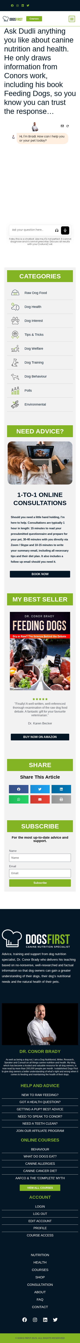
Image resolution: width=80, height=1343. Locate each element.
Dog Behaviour (36, 376)
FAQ (40, 1299)
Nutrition (40, 1255)
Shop (40, 1277)
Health (40, 1262)
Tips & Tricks (34, 334)
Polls (28, 390)
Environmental (35, 404)
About (40, 1292)
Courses (40, 1270)
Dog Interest (34, 321)
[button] (72, 19)
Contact (40, 1307)
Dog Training (34, 362)
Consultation (40, 1285)
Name (13, 850)
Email (12, 866)
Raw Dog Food (36, 293)
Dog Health (33, 307)
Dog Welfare (34, 348)
